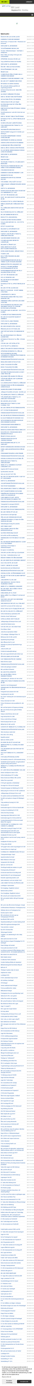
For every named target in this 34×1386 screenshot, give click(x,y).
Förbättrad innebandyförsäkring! (8, 651)
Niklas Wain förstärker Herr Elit (8, 1180)
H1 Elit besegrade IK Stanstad (8, 1310)
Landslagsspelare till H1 (6, 1291)
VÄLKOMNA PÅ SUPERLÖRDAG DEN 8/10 (10, 129)
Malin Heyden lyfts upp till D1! (8, 1113)
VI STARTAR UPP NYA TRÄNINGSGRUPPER (11, 314)
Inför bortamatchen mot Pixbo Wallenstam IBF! (12, 1160)
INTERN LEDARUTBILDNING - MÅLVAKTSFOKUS (12, 251)
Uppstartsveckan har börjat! (7, 857)
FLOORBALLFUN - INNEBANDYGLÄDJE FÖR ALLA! (12, 852)
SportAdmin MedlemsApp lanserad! (9, 533)
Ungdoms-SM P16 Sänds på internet (9, 469)
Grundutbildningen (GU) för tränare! (9, 1281)
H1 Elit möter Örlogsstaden (7, 1093)
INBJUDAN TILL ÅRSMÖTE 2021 (8, 244)
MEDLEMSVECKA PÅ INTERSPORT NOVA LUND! (12, 570)
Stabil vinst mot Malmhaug (7, 1204)
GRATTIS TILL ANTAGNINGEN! (8, 480)
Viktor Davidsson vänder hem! (8, 732)
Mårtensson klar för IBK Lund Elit (9, 637)
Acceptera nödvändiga (9, 1381)
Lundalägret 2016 (5, 975)
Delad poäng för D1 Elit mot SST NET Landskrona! (13, 790)
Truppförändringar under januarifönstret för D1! (12, 1066)
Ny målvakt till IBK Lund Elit (7, 919)
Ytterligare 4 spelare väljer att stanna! (10, 970)
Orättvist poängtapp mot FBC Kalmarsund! (11, 1106)
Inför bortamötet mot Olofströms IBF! (10, 1124)
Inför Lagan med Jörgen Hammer (9, 1008)
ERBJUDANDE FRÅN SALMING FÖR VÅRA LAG (12, 376)
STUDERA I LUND (5, 253)
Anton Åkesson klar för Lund (8, 642)
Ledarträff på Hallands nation (8, 624)
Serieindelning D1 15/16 (6, 1361)
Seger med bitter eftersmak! (7, 1077)
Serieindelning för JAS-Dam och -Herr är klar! (11, 678)
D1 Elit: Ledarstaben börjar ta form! (9, 977)
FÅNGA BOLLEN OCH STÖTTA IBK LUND (10, 329)
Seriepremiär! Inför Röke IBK (7, 862)
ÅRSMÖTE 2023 (4, 72)
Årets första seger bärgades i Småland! (10, 1095)
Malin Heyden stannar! (6, 957)
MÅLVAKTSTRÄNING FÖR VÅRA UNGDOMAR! (11, 557)
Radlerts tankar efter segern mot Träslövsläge (12, 1212)
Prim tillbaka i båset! (6, 629)
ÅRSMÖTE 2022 (4, 157)
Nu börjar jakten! (5, 1011)
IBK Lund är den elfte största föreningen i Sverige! (13, 905)
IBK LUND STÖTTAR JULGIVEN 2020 (9, 288)
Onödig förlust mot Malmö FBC (8, 1255)
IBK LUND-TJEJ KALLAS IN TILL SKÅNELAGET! (12, 611)
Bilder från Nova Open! (6, 661)
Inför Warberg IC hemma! (7, 1041)
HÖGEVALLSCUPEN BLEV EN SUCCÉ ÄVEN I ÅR (12, 458)
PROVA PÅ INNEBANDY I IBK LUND (9, 69)
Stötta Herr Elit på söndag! (7, 812)
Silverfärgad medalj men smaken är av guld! (11, 867)
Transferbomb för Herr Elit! (7, 694)
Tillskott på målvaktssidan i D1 (8, 1068)
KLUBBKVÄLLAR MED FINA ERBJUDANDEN (11, 219)
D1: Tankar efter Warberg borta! (8, 1182)
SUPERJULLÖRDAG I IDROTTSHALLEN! (10, 619)
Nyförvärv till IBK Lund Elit (7, 739)
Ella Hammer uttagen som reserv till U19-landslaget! (13, 1305)
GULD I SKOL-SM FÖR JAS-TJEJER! (9, 563)
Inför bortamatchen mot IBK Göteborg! (10, 1031)
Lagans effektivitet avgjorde (7, 1247)
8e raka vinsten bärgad (6, 1155)
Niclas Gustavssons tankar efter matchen (11, 1263)
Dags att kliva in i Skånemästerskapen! (10, 1133)
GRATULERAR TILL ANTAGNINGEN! (9, 506)
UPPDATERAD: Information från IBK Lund (10, 59)
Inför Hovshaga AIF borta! (7, 1103)
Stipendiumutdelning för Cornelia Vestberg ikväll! (13, 922)
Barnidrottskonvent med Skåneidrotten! (10, 568)
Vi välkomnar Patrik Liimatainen (8, 959)
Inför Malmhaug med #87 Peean (8, 1207)
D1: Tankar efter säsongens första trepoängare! (12, 1232)
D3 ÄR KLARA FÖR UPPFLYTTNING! (9, 1016)
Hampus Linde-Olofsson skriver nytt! (9, 714)
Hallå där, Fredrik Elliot (6, 1326)
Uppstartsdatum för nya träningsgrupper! (11, 875)
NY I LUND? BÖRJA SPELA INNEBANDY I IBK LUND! (13, 770)
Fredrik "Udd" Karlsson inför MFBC (9, 1257)
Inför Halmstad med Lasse (7, 1158)
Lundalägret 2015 (5, 1353)
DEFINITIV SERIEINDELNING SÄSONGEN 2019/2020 (13, 446)
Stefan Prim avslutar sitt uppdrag (9, 998)
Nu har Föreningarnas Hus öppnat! (9, 1237)
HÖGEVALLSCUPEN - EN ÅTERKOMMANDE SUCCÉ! (13, 573)
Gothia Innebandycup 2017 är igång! (9, 775)
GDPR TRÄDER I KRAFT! (6, 526)
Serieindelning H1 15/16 (6, 1358)
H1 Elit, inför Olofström (6, 1126)
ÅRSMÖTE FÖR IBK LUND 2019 (8, 436)
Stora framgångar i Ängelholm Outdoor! (10, 893)
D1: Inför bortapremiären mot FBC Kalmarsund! (12, 1268)
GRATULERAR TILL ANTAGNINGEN (9, 46)
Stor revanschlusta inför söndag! (9, 1082)
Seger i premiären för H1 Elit (7, 1278)
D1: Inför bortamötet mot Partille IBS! (10, 1224)
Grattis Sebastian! (5, 1141)
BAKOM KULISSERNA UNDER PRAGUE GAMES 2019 (13, 429)
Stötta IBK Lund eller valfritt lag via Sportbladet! (12, 552)
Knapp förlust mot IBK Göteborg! (9, 1028)
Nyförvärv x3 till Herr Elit (7, 864)
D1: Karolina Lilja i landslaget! (8, 1288)
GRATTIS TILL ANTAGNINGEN (8, 188)
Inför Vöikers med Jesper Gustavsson (10, 1138)
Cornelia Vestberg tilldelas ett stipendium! (11, 962)
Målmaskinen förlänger (6, 990)
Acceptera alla (24, 1381)
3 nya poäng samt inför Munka (8, 1047)
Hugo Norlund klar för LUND (8, 716)
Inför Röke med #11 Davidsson (8, 1172)
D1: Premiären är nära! (6, 1283)
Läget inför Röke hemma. (7, 1033)
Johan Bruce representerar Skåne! (9, 632)
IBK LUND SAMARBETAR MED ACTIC (9, 214)
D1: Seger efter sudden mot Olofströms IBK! (11, 1275)
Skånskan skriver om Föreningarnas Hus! (10, 910)
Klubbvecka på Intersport (7, 1308)
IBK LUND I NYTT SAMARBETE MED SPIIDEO (11, 81)
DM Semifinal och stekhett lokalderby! (10, 83)
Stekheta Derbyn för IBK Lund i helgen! (10, 102)
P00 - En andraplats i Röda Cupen (9, 1063)
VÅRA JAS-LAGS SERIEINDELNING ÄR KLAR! (11, 517)
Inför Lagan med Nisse (6, 1252)
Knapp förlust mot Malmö (7, 1313)
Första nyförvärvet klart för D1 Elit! (9, 948)
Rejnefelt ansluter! (5, 737)
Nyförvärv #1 (4, 967)
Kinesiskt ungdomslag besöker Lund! (10, 877)
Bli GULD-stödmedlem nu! (7, 1296)
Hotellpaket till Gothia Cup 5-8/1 (9, 835)
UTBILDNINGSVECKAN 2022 (7, 170)
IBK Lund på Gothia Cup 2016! (8, 1119)
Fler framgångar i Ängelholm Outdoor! (10, 888)
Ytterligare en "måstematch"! (8, 1058)
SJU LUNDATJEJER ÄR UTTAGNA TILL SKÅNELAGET (13, 382)
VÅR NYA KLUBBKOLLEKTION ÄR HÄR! (10, 656)
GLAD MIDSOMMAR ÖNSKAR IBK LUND (10, 238)
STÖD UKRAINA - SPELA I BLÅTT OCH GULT (11, 181)
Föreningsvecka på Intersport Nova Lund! (11, 1014)
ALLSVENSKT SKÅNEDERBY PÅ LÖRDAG (10, 94)
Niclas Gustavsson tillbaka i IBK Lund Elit (11, 777)
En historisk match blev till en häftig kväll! (11, 872)
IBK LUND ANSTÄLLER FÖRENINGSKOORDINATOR (13, 415)
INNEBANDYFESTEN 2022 (7, 175)
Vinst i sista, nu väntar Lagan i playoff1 (10, 1019)
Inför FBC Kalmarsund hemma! (8, 1111)
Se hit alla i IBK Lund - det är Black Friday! (11, 626)
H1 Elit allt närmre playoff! (7, 1088)
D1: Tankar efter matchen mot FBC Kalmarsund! (12, 1260)
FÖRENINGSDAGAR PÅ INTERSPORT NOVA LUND (12, 359)
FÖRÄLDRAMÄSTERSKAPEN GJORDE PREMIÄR (12, 453)
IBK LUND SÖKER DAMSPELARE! (8, 1273)
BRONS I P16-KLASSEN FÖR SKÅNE (9, 367)
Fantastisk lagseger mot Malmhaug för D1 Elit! (12, 788)
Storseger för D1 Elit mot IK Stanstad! (10, 785)
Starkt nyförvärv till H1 (6, 1294)
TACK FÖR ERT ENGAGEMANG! (8, 486)
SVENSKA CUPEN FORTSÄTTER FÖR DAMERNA (12, 142)
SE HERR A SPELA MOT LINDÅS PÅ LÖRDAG (11, 123)
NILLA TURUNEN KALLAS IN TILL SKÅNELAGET (12, 212)
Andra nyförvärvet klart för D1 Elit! (9, 938)
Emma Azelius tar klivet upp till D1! (9, 1152)
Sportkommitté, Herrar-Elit (7, 471)
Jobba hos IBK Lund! (6, 648)
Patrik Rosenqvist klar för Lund (8, 721)
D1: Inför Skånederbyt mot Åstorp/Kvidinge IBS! (12, 1209)
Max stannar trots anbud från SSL (9, 954)
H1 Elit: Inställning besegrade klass (9, 1036)
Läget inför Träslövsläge (7, 1080)
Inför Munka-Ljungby (6, 1187)
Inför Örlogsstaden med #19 (7, 1242)
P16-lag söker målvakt (6, 844)
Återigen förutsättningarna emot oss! (10, 1053)
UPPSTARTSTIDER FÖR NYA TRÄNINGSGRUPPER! (12, 509)
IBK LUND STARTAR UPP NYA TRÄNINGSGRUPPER (13, 407)
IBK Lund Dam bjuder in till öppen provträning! (12, 707)
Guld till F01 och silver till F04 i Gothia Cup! (11, 606)
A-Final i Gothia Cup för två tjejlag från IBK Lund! (12, 608)
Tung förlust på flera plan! (7, 1055)
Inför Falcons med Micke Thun (8, 1197)
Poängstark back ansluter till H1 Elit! (9, 691)
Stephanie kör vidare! (6, 972)
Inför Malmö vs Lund (6, 1116)
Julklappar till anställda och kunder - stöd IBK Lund (13, 392)
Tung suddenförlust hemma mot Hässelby (11, 61)
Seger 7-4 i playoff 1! (6, 1006)
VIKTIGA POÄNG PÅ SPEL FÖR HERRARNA (11, 99)
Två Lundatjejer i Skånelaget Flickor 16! (10, 634)
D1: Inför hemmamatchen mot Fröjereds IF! (11, 1239)
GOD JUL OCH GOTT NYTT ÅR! (8, 474)
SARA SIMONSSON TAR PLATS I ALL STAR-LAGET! (13, 603)
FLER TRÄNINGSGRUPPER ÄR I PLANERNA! (11, 659)
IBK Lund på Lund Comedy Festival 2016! (10, 896)
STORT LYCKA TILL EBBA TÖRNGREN (10, 321)
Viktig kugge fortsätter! (6, 932)
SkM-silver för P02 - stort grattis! (9, 996)
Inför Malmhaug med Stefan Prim (9, 1060)
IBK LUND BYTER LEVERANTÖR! (8, 672)
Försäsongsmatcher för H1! (7, 1348)
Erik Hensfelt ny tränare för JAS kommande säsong (13, 759)
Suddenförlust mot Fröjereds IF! (8, 1085)
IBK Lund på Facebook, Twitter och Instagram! (12, 1001)
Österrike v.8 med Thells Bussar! (8, 616)
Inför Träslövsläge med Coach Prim (9, 1221)
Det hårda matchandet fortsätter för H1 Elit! (11, 1339)
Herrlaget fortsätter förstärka (8, 1356)
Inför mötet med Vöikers (6, 1286)
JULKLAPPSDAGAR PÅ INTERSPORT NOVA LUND (12, 369)
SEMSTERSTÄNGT (5, 159)
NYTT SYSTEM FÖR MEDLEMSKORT (9, 410)
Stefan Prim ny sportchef (7, 780)
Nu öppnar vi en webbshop (7, 550)
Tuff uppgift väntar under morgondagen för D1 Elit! (13, 846)
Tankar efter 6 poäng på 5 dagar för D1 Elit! (11, 828)
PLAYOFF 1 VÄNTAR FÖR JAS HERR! (9, 565)
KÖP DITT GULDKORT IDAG (7, 226)
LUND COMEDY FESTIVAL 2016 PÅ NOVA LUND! (12, 883)
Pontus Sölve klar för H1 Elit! (8, 700)
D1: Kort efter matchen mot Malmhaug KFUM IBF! (12, 1323)
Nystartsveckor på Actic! (7, 890)
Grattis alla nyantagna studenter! (9, 667)
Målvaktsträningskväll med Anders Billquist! (11, 964)
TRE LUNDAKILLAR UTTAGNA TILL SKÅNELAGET (12, 394)
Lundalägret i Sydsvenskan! (7, 885)
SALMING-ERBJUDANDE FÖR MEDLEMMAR (11, 389)
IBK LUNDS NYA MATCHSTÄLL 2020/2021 (11, 326)
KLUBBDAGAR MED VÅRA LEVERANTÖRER (11, 145)
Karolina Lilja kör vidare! (6, 912)
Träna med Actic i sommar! (7, 927)
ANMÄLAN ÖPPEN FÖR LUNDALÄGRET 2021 (11, 264)
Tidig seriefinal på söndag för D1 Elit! (10, 802)
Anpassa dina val (6, 1377)
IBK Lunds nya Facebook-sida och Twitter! (11, 1351)
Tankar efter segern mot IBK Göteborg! (10, 1167)
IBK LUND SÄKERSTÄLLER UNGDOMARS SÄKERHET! (13, 560)
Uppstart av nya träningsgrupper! (9, 685)
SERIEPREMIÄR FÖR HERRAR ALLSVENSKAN (11, 140)
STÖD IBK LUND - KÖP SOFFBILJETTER (10, 343)
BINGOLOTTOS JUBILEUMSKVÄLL (9, 217)
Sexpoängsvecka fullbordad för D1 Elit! (10, 815)
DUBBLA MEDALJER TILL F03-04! (8, 593)
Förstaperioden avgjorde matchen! (9, 1038)
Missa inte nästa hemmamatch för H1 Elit (10, 1199)
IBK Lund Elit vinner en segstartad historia (11, 1136)
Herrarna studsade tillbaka (7, 1098)
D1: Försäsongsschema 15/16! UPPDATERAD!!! (12, 1329)
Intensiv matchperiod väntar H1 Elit (9, 772)
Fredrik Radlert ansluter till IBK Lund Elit (10, 1229)
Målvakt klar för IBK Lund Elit (8, 724)
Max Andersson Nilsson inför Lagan (9, 1003)
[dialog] (17, 1374)
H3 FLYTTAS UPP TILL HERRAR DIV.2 (9, 346)
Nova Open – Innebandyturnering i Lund (10, 555)
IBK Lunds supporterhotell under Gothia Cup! (12, 654)
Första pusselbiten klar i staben (8, 988)
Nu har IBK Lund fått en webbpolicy (9, 535)
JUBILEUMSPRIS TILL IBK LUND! (8, 579)
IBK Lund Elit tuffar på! (6, 1169)
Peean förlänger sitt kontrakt (8, 945)
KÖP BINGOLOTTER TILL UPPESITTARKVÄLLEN (12, 201)
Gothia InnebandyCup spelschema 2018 (10, 613)
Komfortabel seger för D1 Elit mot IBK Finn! (11, 818)
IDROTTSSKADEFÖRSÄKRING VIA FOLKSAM (11, 491)
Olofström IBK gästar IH (6, 1270)
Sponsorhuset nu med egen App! (9, 514)
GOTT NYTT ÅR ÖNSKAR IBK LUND (9, 195)
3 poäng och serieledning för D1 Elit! (9, 810)
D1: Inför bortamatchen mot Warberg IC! (10, 1185)
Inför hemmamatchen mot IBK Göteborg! (10, 1174)
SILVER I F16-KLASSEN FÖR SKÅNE (9, 364)
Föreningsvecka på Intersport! (8, 870)
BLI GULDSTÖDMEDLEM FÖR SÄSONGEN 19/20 (12, 418)
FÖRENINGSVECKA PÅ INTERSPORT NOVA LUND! (12, 501)
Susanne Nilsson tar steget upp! (8, 849)
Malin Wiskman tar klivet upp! (8, 859)
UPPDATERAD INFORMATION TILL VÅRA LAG (11, 351)
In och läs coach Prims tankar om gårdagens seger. (13, 1194)
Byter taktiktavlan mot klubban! (8, 1021)
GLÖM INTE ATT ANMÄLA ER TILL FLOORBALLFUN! (13, 727)
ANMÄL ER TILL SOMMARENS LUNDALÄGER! (11, 586)
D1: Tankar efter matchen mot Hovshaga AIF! (11, 1244)
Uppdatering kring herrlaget (7, 639)
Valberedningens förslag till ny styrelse (10, 523)
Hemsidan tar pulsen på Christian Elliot (10, 1342)
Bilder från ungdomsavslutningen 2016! (10, 924)
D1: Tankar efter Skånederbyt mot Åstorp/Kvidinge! (13, 1202)
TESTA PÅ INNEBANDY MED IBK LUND (10, 48)
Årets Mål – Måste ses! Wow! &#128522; (10, 66)
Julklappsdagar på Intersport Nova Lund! (11, 621)
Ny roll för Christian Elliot (7, 929)
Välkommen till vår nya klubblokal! (9, 1334)
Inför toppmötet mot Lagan (7, 1101)
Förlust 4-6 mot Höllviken (7, 1331)
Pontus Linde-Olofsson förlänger (9, 719)
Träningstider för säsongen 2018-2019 (10, 504)
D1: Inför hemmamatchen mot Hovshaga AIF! (11, 1250)
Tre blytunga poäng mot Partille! (8, 1075)
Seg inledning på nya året (7, 1108)
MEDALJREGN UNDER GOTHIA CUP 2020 (10, 362)
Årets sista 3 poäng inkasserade (8, 1121)
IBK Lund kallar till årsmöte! (7, 669)
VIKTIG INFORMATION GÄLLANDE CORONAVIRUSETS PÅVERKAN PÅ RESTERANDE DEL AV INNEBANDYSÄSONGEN (13, 355)
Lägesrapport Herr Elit (6, 1177)
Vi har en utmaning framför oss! (8, 1143)
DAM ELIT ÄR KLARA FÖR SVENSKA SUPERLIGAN (12, 348)
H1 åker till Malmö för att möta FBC (9, 1321)
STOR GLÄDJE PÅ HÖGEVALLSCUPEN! (10, 757)
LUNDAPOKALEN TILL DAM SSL (8, 294)
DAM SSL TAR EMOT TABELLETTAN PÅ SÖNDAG (12, 116)
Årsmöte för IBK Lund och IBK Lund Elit (10, 36)
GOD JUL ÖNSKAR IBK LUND (8, 277)
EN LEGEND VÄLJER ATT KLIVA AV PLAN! (10, 742)
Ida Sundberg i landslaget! (7, 980)
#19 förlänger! (4, 983)
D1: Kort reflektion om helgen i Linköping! (11, 1303)
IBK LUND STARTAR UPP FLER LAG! (9, 512)
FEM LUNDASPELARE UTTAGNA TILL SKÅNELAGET (13, 488)
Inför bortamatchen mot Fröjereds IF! (10, 1090)
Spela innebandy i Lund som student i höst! (11, 880)
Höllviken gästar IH (5, 1336)
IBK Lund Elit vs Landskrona (7, 1050)
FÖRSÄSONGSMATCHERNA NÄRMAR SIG (11, 424)
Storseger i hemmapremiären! (8, 1265)
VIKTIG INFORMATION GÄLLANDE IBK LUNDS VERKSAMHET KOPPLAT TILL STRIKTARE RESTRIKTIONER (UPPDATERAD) (11, 306)
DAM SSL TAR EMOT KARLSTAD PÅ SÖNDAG (11, 96)
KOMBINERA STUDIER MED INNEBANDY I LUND (12, 78)
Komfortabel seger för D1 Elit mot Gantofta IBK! (12, 807)
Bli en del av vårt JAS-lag (7, 734)
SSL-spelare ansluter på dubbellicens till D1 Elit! (12, 796)
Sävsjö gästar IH (5, 805)
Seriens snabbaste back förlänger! (9, 985)
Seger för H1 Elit (5, 1234)
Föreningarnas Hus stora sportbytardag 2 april (12, 993)
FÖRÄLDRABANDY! (5, 1146)
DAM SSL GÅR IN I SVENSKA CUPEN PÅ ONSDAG (12, 147)
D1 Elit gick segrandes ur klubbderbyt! (10, 783)
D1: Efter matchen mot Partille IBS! (9, 1219)
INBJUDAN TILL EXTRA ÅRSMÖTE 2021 (10, 229)
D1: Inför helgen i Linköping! (7, 1316)
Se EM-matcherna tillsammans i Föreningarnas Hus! (13, 907)
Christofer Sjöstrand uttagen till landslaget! (11, 1318)
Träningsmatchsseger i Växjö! (8, 854)
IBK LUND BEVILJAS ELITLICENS (8, 401)
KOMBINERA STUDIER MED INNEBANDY (10, 39)
